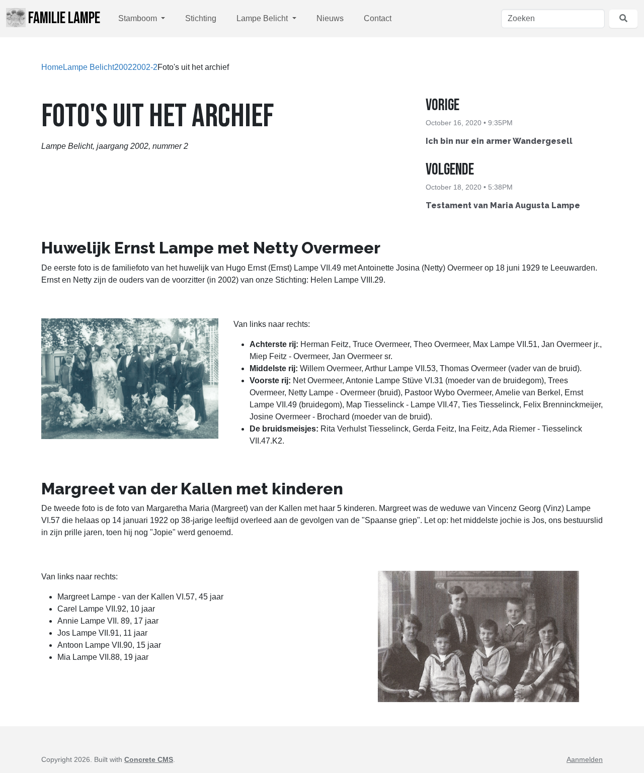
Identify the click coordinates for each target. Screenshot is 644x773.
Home (52, 67)
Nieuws (330, 18)
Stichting (200, 18)
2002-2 (144, 67)
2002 (123, 67)
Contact (377, 18)
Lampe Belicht (263, 18)
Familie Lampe (63, 18)
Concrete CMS (148, 759)
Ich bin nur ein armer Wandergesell (499, 141)
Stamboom (138, 18)
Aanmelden (585, 759)
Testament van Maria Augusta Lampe (503, 205)
